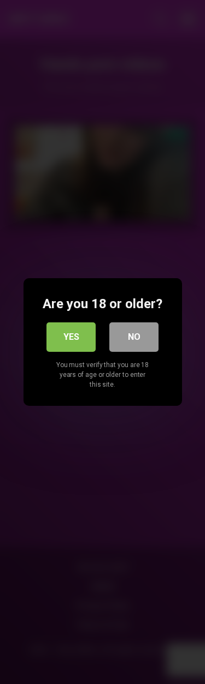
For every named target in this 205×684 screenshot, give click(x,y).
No (134, 337)
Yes (71, 337)
